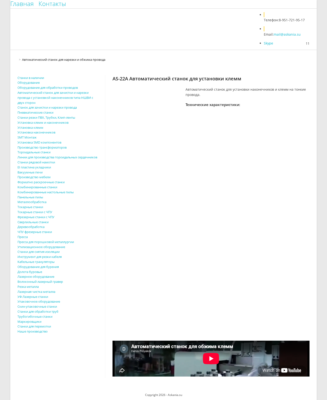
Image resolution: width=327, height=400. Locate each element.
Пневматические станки (35, 112)
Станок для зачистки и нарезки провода (47, 107)
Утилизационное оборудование (41, 247)
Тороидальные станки (34, 152)
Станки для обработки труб (37, 311)
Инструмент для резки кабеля (39, 257)
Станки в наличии (30, 78)
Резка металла (28, 286)
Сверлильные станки (33, 222)
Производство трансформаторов (42, 147)
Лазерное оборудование (35, 276)
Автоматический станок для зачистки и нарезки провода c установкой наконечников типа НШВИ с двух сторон (55, 97)
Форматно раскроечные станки (41, 182)
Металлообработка (31, 202)
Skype (268, 43)
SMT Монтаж (27, 137)
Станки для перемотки (34, 326)
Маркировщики (29, 321)
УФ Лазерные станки (32, 296)
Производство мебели (34, 177)
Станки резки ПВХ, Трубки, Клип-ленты (46, 117)
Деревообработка (31, 227)
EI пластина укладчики (34, 167)
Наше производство (32, 331)
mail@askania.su (287, 34)
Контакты (52, 3)
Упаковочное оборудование (38, 301)
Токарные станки (30, 207)
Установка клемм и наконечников (42, 122)
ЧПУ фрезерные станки (34, 232)
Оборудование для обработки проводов (47, 87)
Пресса (22, 237)
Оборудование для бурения (38, 267)
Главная (22, 3)
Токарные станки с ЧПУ (34, 212)
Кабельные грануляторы (36, 262)
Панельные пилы (30, 197)
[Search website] (255, 21)
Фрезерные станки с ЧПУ (35, 217)
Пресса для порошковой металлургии (45, 242)
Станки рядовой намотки (36, 162)
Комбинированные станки (37, 187)
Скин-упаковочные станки (37, 306)
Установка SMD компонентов (39, 142)
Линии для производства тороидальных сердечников (57, 157)
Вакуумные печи (30, 172)
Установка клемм (30, 127)
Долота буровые (29, 272)
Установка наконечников (36, 132)
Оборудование (28, 82)
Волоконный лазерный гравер (40, 281)
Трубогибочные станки (34, 316)
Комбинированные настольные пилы (45, 192)
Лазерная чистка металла (36, 291)
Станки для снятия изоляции (38, 252)
